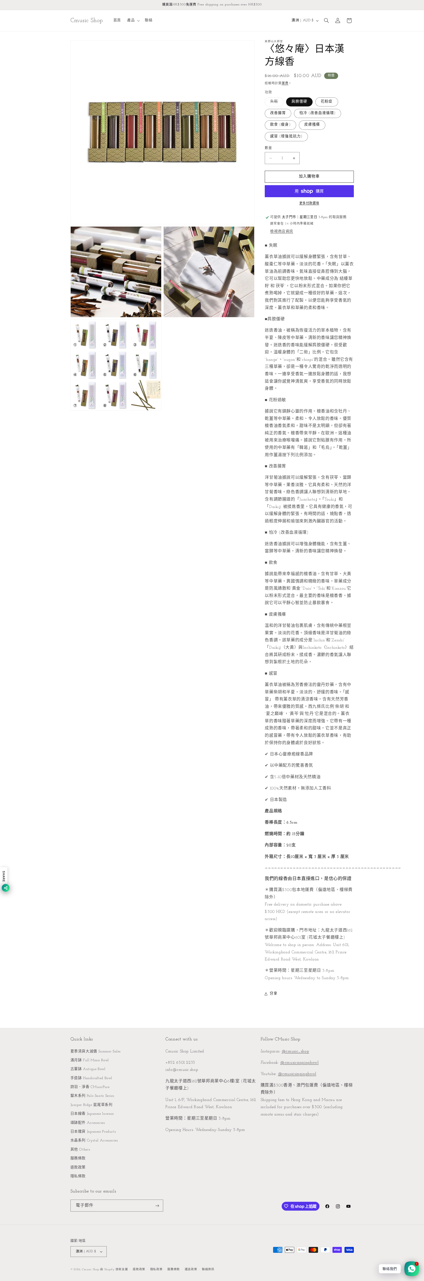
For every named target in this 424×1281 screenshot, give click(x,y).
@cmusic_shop (295, 1051)
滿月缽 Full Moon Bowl (89, 1060)
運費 (285, 83)
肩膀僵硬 (299, 102)
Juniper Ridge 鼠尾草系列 (91, 1105)
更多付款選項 (309, 203)
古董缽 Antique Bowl (88, 1069)
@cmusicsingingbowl (299, 1063)
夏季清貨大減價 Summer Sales (95, 1051)
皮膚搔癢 (312, 125)
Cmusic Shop (90, 1269)
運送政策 (191, 1269)
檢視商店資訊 (281, 232)
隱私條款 (78, 1176)
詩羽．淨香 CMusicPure (90, 1087)
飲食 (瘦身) (280, 125)
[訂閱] (157, 1206)
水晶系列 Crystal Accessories (94, 1140)
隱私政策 (156, 1269)
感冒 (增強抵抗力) (286, 136)
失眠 (276, 103)
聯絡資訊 (208, 1269)
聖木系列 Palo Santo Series (92, 1096)
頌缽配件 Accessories (87, 1123)
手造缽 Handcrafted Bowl (91, 1078)
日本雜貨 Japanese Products (93, 1132)
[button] (133, 20)
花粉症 (326, 102)
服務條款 (78, 1158)
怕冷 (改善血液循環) (317, 113)
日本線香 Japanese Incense (92, 1114)
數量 (268, 148)
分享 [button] (273, 994)
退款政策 (78, 1167)
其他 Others (80, 1150)
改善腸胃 (278, 113)
